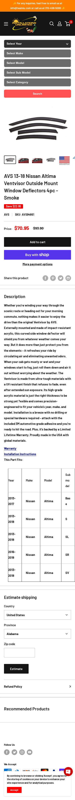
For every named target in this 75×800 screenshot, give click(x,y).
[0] (67, 23)
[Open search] (52, 24)
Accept (14, 790)
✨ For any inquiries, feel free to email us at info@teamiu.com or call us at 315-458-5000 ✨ (37, 6)
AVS (6, 214)
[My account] (60, 24)
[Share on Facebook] (45, 278)
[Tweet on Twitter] (60, 278)
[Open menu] (6, 24)
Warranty (10, 448)
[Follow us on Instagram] (22, 752)
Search (37, 93)
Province (10, 625)
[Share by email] (68, 278)
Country (9, 606)
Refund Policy (13, 686)
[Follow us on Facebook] (7, 752)
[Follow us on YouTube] (29, 752)
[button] (68, 771)
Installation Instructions (20, 454)
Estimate (16, 669)
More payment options (38, 264)
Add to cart (37, 242)
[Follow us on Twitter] (14, 752)
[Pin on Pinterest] (53, 278)
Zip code (9, 644)
